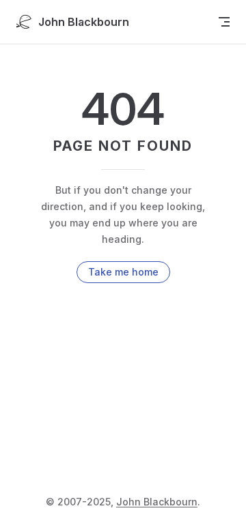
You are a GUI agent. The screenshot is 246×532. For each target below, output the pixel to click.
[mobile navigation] (224, 22)
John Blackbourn (156, 501)
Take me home (123, 272)
